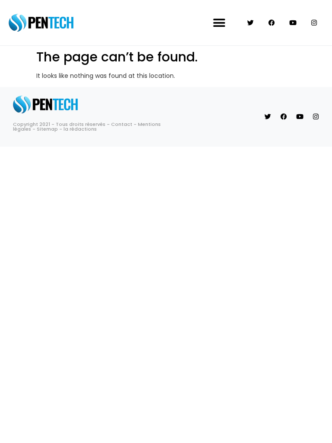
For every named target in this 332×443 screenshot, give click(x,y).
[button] (219, 22)
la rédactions (80, 128)
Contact (121, 124)
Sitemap (47, 128)
